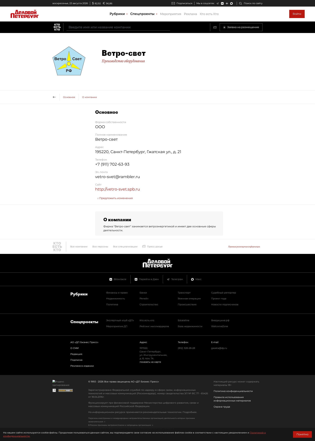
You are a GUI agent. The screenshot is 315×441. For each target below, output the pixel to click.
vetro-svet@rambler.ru (117, 176)
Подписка (76, 359)
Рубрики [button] (118, 14)
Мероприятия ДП (116, 326)
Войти (297, 13)
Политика (112, 304)
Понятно (302, 434)
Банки (143, 292)
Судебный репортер (223, 292)
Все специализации (125, 246)
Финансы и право (117, 292)
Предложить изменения (116, 198)
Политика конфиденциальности (233, 391)
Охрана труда (222, 406)
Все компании (78, 246)
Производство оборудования (123, 61)
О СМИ (74, 348)
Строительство (149, 304)
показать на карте (150, 361)
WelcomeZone (219, 326)
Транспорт (184, 292)
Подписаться (184, 3)
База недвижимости (190, 326)
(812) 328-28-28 (186, 348)
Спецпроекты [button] (143, 14)
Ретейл (144, 298)
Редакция (76, 354)
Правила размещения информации (244, 246)
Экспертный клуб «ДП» (120, 320)
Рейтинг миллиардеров (154, 326)
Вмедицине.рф (220, 320)
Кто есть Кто (209, 14)
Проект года (218, 298)
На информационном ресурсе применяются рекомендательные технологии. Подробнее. (142, 412)
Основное (69, 97)
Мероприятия (170, 14)
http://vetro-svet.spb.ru (117, 189)
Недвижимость (115, 298)
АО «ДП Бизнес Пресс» (84, 342)
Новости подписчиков (224, 304)
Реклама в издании (82, 365)
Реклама (190, 14)
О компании (89, 97)
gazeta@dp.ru (219, 348)
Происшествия (187, 304)
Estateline (183, 320)
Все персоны (100, 246)
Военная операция (189, 298)
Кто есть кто (147, 320)
